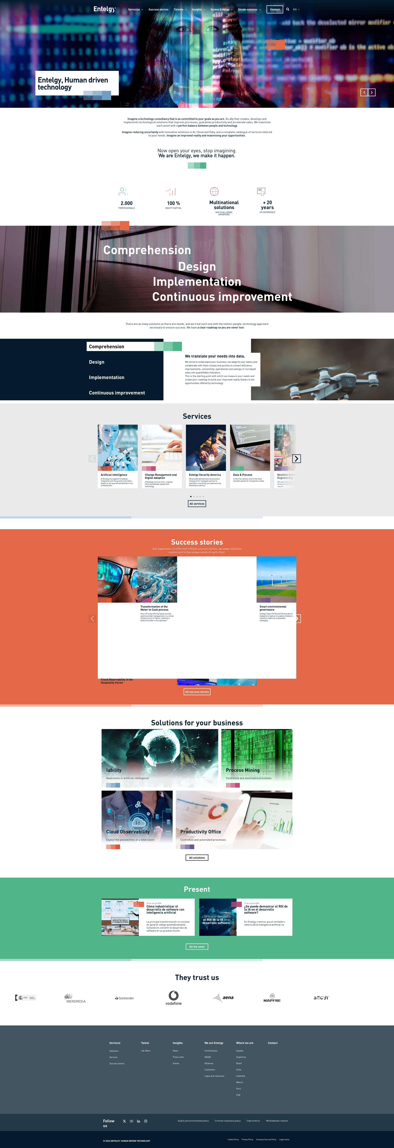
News (175, 1050)
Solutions (113, 1050)
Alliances (209, 1063)
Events (176, 1063)
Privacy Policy (247, 1139)
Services (113, 1057)
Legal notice (284, 1139)
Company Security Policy (266, 1139)
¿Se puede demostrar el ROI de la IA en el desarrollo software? (266, 909)
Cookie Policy (233, 1139)
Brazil (239, 1063)
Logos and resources (214, 1076)
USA (238, 1094)
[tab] (125, 346)
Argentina (241, 1057)
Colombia (240, 1076)
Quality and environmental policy (193, 1120)
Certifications (211, 1050)
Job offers (145, 1050)
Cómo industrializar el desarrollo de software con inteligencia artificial (165, 909)
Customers (210, 1069)
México (239, 1082)
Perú (238, 1088)
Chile (238, 1069)
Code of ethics (253, 1120)
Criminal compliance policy (228, 1120)
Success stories (116, 1063)
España (239, 1050)
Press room (178, 1057)
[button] (141, 9)
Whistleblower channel (277, 1120)
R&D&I (208, 1057)
